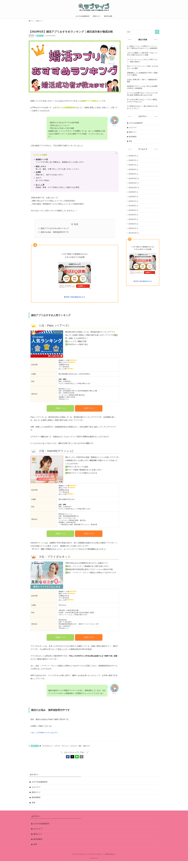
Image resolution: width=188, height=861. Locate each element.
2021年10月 (133, 233)
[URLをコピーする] (81, 756)
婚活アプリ (86, 746)
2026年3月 (133, 156)
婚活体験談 (133, 136)
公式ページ (89, 408)
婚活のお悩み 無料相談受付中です (55, 232)
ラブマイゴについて (80, 854)
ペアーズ (57, 746)
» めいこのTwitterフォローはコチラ (44, 732)
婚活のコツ (40, 35)
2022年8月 (133, 196)
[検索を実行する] (157, 32)
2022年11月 (133, 183)
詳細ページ (60, 408)
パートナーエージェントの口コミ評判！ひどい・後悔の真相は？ (142, 61)
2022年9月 (133, 192)
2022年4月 (133, 215)
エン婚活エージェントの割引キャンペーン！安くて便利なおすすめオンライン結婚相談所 (142, 47)
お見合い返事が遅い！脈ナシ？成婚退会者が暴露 (142, 81)
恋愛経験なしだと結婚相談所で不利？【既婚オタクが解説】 (142, 74)
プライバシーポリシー (96, 854)
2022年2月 (133, 224)
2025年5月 (133, 174)
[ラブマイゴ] (94, 7)
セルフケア (133, 127)
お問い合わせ (109, 854)
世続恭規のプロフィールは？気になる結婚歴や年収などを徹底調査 (142, 87)
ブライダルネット (47, 746)
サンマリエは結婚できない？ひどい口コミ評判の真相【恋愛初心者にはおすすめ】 (142, 94)
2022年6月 (133, 205)
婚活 (80, 746)
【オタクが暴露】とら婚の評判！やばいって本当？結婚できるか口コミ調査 (142, 54)
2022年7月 (133, 201)
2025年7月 (133, 165)
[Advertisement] (142, 301)
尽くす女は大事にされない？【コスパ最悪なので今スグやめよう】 (142, 101)
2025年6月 (133, 169)
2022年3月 (133, 219)
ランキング (73, 746)
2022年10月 (133, 187)
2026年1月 (133, 160)
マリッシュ (65, 746)
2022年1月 (133, 228)
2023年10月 (133, 178)
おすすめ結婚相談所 (136, 123)
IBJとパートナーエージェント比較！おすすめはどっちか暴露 (142, 67)
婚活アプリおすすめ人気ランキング (55, 228)
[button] (68, 756)
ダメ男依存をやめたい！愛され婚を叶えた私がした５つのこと (142, 107)
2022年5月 (133, 210)
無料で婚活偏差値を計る (75, 297)
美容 (130, 141)
